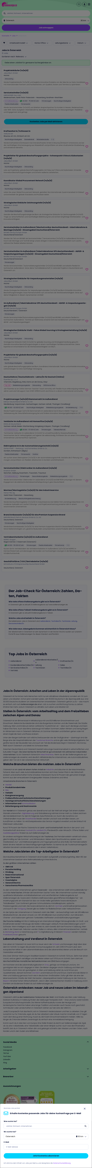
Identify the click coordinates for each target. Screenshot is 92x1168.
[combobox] (45, 1126)
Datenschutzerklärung (62, 1163)
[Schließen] (84, 1108)
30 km (80, 1136)
